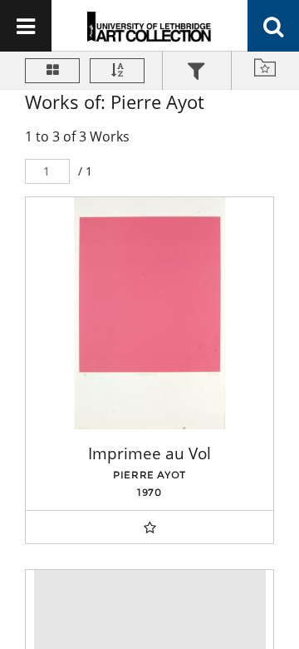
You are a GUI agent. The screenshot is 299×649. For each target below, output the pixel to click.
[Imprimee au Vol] (149, 313)
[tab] (197, 73)
